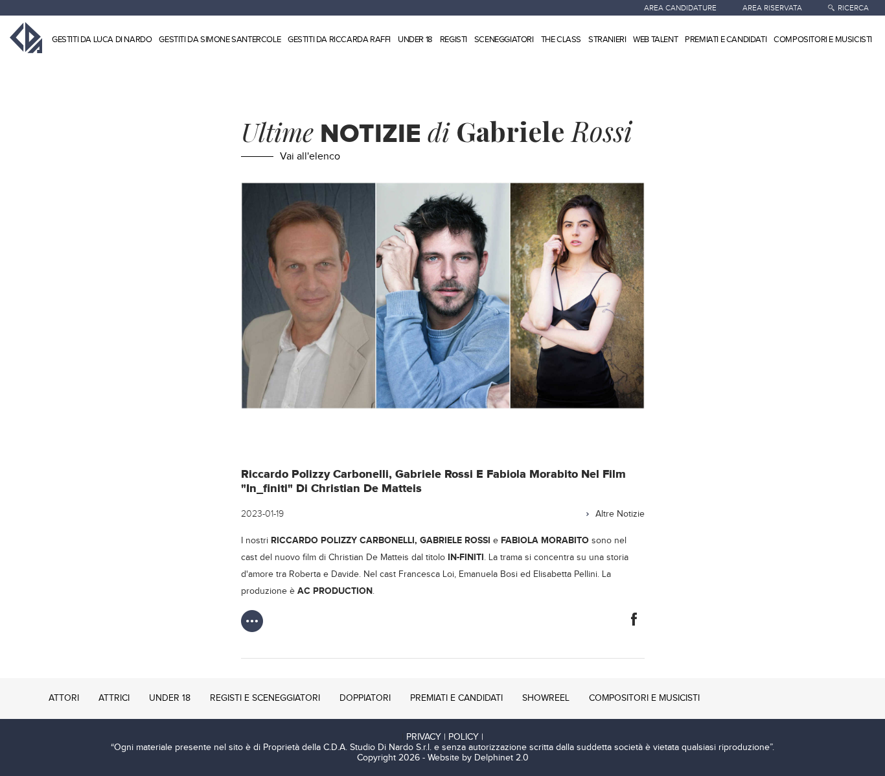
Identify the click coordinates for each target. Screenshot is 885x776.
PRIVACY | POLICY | (444, 737)
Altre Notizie (620, 514)
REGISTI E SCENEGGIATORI (265, 698)
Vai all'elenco (310, 156)
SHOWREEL (545, 698)
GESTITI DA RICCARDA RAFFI (339, 39)
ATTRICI (114, 698)
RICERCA (853, 7)
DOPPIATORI (365, 698)
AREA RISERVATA (772, 7)
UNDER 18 (415, 39)
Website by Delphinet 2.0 (478, 758)
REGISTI (453, 39)
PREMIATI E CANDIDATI (725, 39)
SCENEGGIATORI (504, 39)
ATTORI (64, 698)
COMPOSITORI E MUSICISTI (823, 39)
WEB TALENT (655, 39)
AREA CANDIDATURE (680, 7)
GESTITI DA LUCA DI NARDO (102, 39)
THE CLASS (561, 39)
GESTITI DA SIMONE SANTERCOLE (220, 39)
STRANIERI (607, 39)
